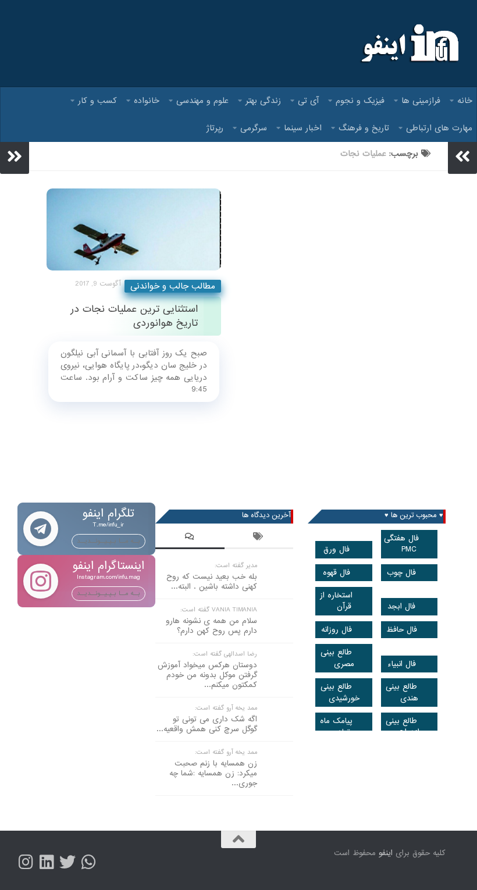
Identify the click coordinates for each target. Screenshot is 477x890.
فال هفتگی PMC (401, 544)
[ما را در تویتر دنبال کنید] (67, 862)
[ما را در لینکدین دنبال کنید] (46, 862)
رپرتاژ (215, 128)
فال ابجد (401, 606)
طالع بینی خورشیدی (340, 692)
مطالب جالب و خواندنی (172, 286)
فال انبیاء (401, 664)
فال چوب (401, 573)
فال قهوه (336, 573)
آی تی (308, 100)
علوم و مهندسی (202, 100)
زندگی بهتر (263, 100)
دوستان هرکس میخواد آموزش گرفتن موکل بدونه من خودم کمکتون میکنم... (207, 675)
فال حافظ (401, 630)
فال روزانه (336, 630)
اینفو (386, 853)
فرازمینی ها (420, 100)
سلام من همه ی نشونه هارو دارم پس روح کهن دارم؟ (211, 626)
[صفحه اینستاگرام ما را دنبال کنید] (25, 862)
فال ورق (336, 549)
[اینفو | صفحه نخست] (409, 43)
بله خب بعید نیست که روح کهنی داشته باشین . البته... (211, 582)
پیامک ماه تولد (336, 726)
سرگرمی (253, 128)
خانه (464, 100)
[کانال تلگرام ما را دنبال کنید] (88, 862)
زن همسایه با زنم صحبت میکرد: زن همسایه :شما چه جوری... (213, 773)
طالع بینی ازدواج (402, 726)
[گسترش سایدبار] (14, 156)
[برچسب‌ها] (259, 538)
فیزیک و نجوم (360, 100)
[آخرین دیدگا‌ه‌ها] (190, 538)
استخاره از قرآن (336, 601)
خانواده (146, 100)
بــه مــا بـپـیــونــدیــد (108, 541)
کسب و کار (97, 100)
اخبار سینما (303, 128)
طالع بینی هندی (402, 692)
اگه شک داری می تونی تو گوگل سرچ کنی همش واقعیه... (206, 724)
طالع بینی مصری (337, 658)
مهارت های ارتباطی (439, 128)
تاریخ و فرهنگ (364, 128)
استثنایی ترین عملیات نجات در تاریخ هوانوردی (134, 316)
